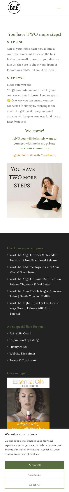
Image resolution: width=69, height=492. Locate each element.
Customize (34, 475)
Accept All (35, 465)
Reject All (34, 484)
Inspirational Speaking (24, 340)
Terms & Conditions (23, 360)
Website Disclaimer (22, 353)
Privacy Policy (18, 346)
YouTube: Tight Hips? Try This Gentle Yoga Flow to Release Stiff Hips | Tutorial (34, 308)
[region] (34, 460)
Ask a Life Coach (21, 333)
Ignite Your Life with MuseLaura (34, 155)
